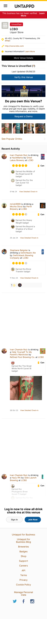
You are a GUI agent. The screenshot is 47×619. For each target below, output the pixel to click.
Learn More (30, 51)
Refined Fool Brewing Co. (22, 357)
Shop (23, 556)
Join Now (33, 519)
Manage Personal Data (23, 593)
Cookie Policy (23, 584)
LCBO (30, 160)
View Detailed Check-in (28, 192)
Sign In (14, 519)
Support (23, 561)
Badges (23, 551)
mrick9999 (15, 204)
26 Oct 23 (14, 410)
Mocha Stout (16, 206)
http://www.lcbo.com (14, 46)
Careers (23, 565)
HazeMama (17, 157)
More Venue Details (23, 58)
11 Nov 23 (14, 278)
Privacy (23, 580)
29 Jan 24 (14, 238)
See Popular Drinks (12, 139)
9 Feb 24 (13, 192)
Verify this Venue (23, 77)
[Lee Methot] (20, 285)
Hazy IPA (16, 477)
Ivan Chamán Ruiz (19, 155)
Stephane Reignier (19, 250)
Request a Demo (23, 116)
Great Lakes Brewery (21, 158)
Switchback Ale (28, 252)
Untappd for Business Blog (23, 540)
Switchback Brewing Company (21, 256)
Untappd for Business (23, 534)
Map (8, 40)
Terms (23, 575)
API (23, 570)
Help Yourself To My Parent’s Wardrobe (21, 353)
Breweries (23, 546)
